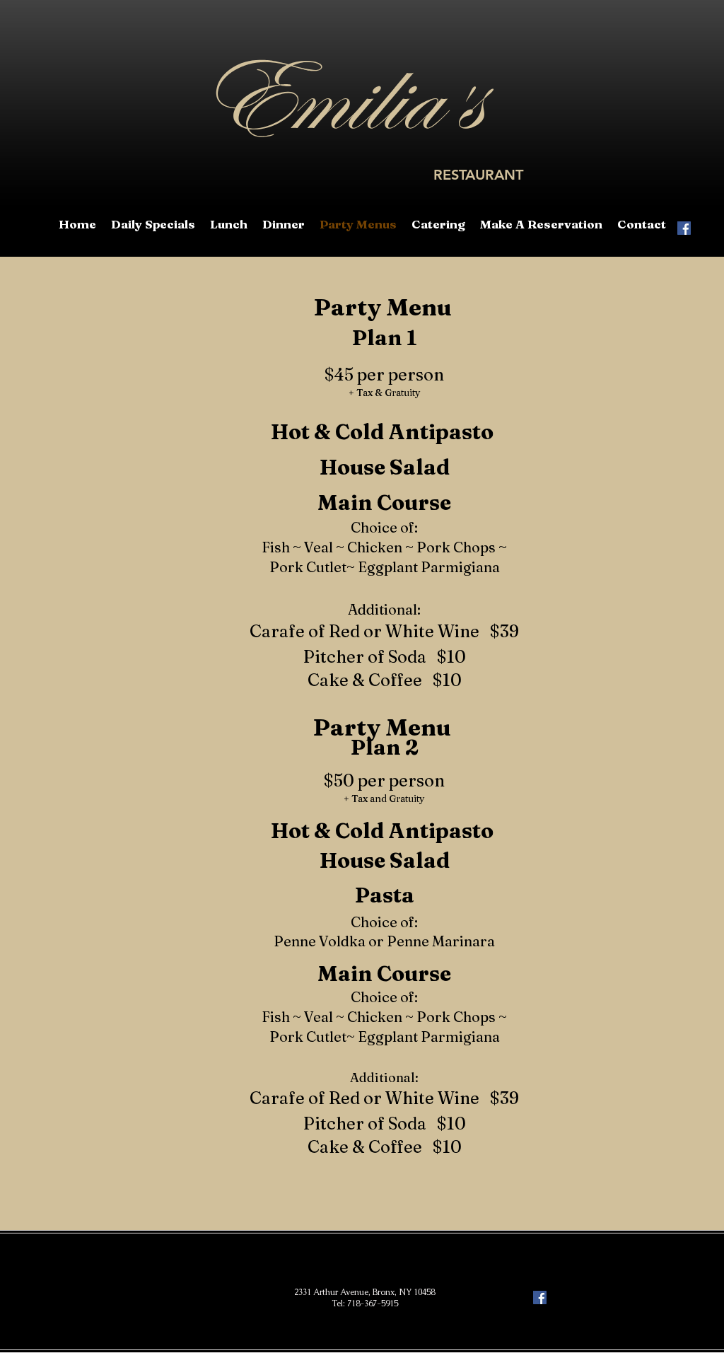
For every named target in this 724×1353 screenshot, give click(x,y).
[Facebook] (684, 228)
